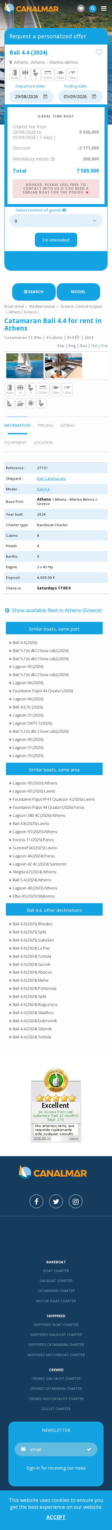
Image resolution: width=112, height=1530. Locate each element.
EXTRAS (68, 425)
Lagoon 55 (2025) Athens (35, 831)
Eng (72, 345)
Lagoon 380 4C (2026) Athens (39, 815)
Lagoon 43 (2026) (28, 666)
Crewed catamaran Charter (56, 1388)
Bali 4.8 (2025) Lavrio (31, 823)
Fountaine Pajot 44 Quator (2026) (43, 691)
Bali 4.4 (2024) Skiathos (33, 1012)
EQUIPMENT (15, 442)
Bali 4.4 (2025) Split (29, 932)
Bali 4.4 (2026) (25, 642)
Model (78, 291)
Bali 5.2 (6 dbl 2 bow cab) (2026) (40, 650)
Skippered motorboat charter (56, 1354)
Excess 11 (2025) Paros (33, 839)
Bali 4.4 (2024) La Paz (31, 948)
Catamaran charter (56, 1290)
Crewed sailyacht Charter (56, 1378)
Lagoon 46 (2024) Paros (34, 856)
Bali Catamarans (51, 478)
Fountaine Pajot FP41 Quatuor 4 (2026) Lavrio (54, 799)
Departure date (30, 86)
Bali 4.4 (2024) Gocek (31, 964)
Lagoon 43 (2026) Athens (35, 783)
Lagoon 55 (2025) (28, 755)
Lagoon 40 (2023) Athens (35, 888)
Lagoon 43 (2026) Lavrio (34, 791)
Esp (60, 345)
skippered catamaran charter (56, 1344)
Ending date (75, 86)
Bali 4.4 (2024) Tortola (32, 956)
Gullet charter (56, 1408)
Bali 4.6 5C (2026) (28, 707)
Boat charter (56, 1270)
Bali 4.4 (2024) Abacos (32, 972)
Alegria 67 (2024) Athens (34, 872)
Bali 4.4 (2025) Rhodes (32, 924)
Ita (94, 345)
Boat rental (14, 306)
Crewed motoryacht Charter (56, 1398)
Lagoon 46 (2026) (28, 682)
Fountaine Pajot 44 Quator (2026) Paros (48, 807)
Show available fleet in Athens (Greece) (56, 610)
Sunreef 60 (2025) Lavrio (35, 848)
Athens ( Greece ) (24, 312)
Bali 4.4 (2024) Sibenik (32, 1029)
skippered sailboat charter (56, 1334)
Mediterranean (42, 306)
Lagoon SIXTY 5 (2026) (32, 723)
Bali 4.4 (43, 489)
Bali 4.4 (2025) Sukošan (33, 940)
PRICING (45, 425)
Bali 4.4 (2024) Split (29, 996)
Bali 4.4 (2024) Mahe (31, 980)
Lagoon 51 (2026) (28, 715)
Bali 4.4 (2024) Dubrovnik (35, 1020)
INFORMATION (17, 425)
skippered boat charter (56, 1324)
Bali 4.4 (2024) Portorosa (34, 988)
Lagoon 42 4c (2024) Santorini (39, 864)
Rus (83, 345)
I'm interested (56, 239)
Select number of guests (39, 210)
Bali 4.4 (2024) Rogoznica (35, 1004)
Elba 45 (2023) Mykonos (34, 896)
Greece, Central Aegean (81, 306)
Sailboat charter (56, 1280)
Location (43, 442)
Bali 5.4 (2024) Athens (32, 880)
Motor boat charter (56, 1301)
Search (36, 291)
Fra (104, 345)
